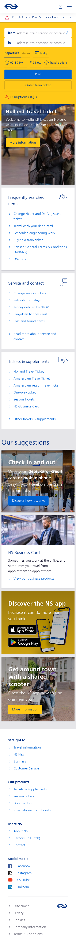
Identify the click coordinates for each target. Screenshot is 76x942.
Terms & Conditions (28, 934)
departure (11, 53)
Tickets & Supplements (30, 789)
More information (23, 142)
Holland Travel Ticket (29, 371)
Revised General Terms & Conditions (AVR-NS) (40, 249)
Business (20, 761)
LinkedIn (23, 887)
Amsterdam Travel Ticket (32, 378)
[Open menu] (69, 6)
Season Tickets (24, 399)
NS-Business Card (26, 406)
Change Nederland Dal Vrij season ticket (38, 216)
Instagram (24, 873)
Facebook (23, 866)
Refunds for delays (27, 300)
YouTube (23, 880)
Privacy (18, 913)
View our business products (34, 578)
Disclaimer (21, 906)
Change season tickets (30, 293)
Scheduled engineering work (34, 233)
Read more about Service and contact (35, 336)
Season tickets (24, 796)
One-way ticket (25, 392)
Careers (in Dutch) (27, 838)
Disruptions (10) (22, 97)
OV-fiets (20, 259)
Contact (19, 845)
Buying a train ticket (28, 240)
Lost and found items (29, 321)
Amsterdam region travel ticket (37, 385)
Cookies (19, 920)
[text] (18, 62)
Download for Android (24, 642)
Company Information (30, 927)
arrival (26, 53)
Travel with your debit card (33, 226)
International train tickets (32, 810)
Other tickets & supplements (35, 419)
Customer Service (26, 768)
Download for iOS (22, 630)
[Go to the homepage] (62, 906)
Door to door (23, 803)
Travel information (27, 747)
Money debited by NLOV (31, 307)
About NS (21, 831)
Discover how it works (28, 501)
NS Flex (19, 754)
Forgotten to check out (30, 314)
